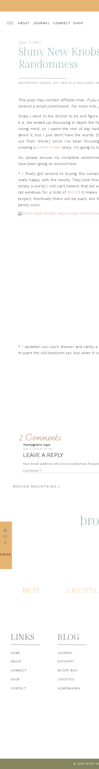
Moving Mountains (35, 486)
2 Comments (40, 438)
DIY (55, 82)
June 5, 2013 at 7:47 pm (38, 448)
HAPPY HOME (49, 147)
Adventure (27, 82)
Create (45, 82)
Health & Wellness (77, 82)
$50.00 (73, 192)
